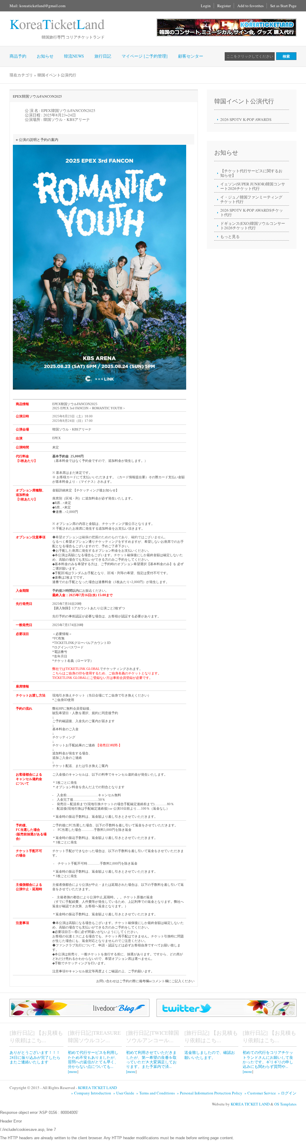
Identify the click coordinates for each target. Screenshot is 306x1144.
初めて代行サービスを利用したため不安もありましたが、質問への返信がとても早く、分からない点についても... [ (93, 1062)
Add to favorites (250, 5)
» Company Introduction (91, 1093)
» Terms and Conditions (156, 1093)
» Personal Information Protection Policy (210, 1093)
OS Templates (285, 1104)
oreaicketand (57, 23)
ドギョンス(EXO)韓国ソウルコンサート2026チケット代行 (252, 225)
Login (206, 5)
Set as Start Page (283, 5)
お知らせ (45, 56)
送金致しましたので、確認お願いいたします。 (209, 1055)
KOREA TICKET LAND (97, 1087)
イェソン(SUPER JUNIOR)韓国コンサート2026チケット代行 (252, 186)
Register (224, 5)
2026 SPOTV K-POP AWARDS (245, 119)
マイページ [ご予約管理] (145, 56)
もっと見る (230, 236)
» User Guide (124, 1093)
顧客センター (190, 56)
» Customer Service (260, 1093)
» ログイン (287, 1093)
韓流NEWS (74, 56)
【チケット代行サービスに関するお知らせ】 (251, 173)
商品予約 (18, 56)
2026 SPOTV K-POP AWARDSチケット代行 (251, 212)
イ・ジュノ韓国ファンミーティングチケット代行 (251, 199)
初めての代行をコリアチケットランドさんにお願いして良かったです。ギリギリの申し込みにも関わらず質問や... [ (268, 1062)
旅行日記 (102, 56)
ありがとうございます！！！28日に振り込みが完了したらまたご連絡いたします (35, 1057)
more (73, 1071)
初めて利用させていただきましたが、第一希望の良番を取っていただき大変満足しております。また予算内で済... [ (151, 1062)
